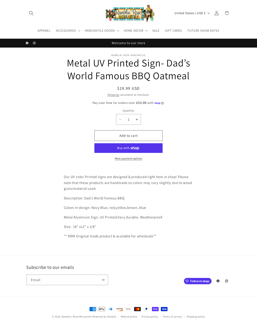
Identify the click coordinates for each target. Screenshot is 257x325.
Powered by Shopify (104, 316)
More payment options (128, 158)
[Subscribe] (103, 280)
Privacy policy (150, 316)
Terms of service (172, 316)
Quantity (128, 111)
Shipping (113, 94)
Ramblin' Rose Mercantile (77, 316)
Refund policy (129, 316)
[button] (31, 13)
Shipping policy (196, 316)
